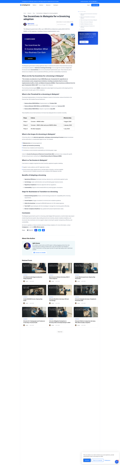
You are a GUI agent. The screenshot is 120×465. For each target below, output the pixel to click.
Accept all (87, 460)
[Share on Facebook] (35, 230)
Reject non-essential (97, 460)
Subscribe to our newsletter (64, 21)
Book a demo (84, 41)
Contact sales (95, 5)
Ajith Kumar (31, 23)
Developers (55, 5)
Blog (34, 13)
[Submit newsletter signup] (72, 24)
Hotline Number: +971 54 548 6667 (89, 1)
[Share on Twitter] (39, 230)
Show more (60, 331)
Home (25, 13)
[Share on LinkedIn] (43, 230)
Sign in (88, 5)
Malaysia (29, 13)
